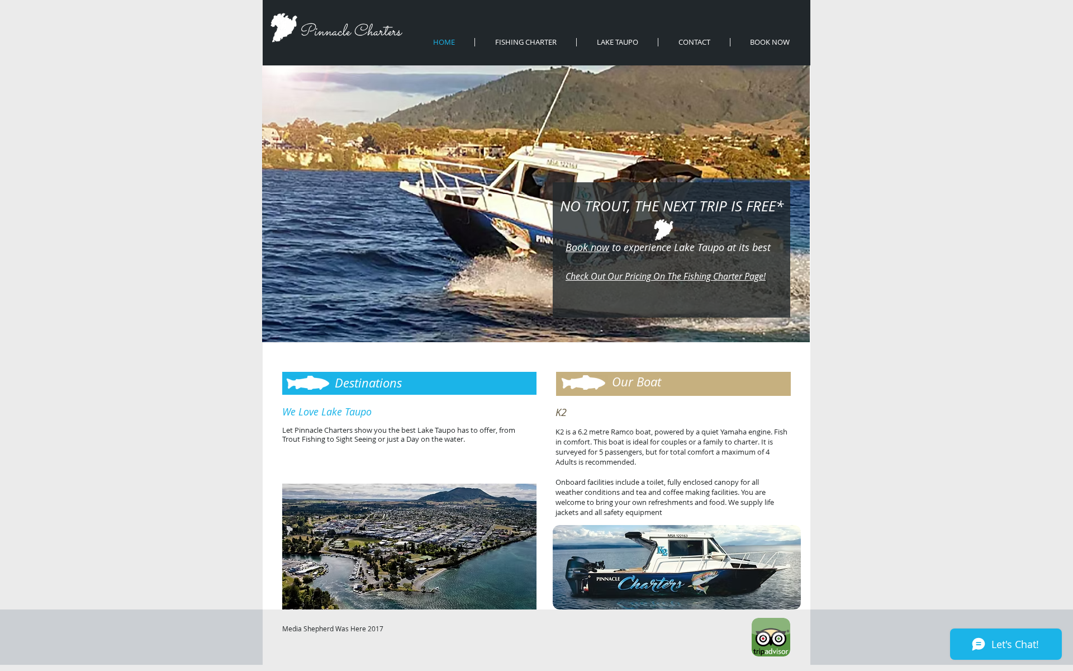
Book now (587, 247)
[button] (409, 546)
